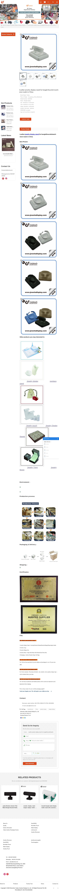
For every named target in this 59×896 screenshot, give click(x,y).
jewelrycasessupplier (36, 840)
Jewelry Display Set (7, 43)
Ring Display (6, 46)
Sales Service (47, 441)
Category (8, 25)
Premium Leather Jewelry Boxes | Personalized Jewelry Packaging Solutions (10, 113)
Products (15, 883)
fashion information (7, 827)
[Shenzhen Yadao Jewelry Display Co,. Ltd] (2, 2)
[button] (26, 22)
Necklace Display (7, 48)
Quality (4, 825)
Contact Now (25, 119)
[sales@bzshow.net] (23, 718)
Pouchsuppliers (34, 842)
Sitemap (51, 888)
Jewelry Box (5, 73)
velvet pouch (34, 829)
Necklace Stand (5, 79)
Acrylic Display (7, 65)
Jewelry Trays (5, 76)
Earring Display (7, 60)
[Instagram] (6, 178)
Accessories (5, 91)
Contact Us (55, 883)
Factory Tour (29, 883)
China (36, 709)
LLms (55, 888)
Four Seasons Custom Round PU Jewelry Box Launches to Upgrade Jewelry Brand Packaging (9, 153)
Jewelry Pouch (5, 85)
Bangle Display (22, 25)
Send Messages (29, 763)
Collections (4, 94)
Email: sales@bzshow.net (12, 861)
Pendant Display (7, 51)
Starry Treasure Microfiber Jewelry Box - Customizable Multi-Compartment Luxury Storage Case (10, 119)
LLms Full (53, 890)
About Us (5, 823)
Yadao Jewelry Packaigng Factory (11, 829)
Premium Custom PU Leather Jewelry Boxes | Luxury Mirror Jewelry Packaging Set (10, 106)
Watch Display (5, 97)
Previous (1, 148)
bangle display (52, 709)
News (42, 883)
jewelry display (43, 709)
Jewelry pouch (31, 426)
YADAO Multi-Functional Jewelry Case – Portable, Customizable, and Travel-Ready (10, 126)
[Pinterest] (3, 178)
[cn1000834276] (25, 718)
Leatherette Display (7, 63)
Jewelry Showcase (6, 82)
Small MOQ (4, 37)
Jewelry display (32, 381)
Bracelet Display (7, 54)
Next (15, 148)
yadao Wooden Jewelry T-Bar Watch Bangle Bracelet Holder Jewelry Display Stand (10, 807)
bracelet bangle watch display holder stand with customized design (49, 807)
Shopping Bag (5, 88)
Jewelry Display (14, 25)
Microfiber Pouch (35, 825)
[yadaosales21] (21, 718)
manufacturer (30, 709)
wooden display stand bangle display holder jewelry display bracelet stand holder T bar (29, 807)
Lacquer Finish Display (5, 69)
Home (4, 25)
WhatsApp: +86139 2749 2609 (13, 859)
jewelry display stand (32, 134)
